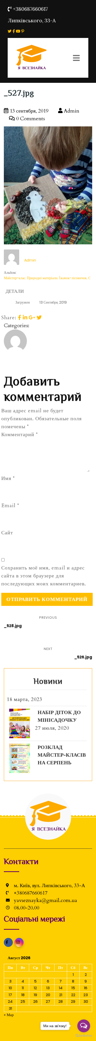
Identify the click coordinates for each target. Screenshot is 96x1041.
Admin (70, 110)
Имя (8, 478)
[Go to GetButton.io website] (84, 1035)
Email (10, 505)
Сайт (7, 532)
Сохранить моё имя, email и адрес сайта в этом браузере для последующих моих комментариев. (43, 575)
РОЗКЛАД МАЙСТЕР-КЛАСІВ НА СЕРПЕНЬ (62, 755)
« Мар (9, 1014)
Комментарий (19, 434)
